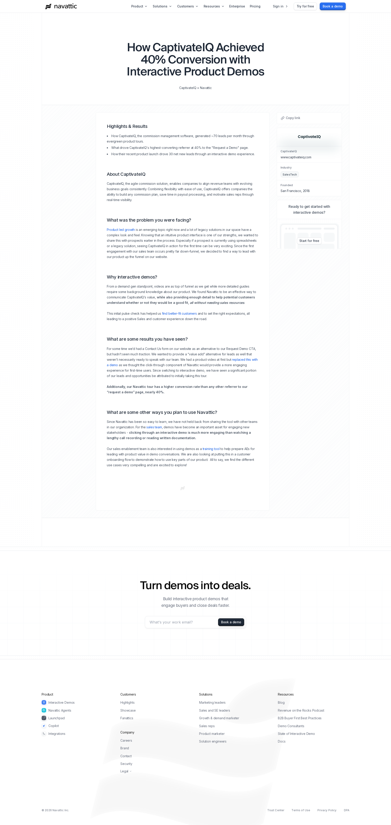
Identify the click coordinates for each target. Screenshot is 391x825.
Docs (281, 741)
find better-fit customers (179, 313)
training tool (211, 449)
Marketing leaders (212, 702)
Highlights (127, 702)
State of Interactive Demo (296, 734)
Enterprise (237, 6)
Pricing (255, 6)
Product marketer (211, 734)
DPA (346, 810)
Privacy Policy (326, 810)
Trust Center (275, 810)
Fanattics (126, 718)
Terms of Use (300, 810)
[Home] (61, 6)
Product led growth (121, 230)
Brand (124, 748)
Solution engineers (212, 741)
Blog (281, 702)
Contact (126, 756)
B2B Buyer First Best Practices (300, 718)
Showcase (128, 710)
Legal (124, 771)
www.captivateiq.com (296, 157)
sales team (154, 427)
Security (126, 764)
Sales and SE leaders (214, 710)
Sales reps (207, 726)
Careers (126, 740)
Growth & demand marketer (219, 718)
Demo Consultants (291, 726)
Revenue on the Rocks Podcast (301, 710)
